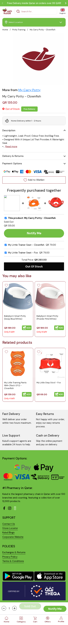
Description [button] (8, 130)
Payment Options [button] (12, 163)
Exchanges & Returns (13, 552)
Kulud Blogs (8, 532)
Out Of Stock (34, 266)
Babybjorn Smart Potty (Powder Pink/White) (47, 317)
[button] (4, 608)
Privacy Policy (9, 556)
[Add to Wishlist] (6, 285)
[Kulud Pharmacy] (7, 11)
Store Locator (10, 528)
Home (5, 29)
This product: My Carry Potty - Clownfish (32, 218)
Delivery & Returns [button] (13, 156)
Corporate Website (12, 537)
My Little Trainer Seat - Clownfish (26, 244)
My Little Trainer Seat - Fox (23, 252)
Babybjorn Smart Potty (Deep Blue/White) (15, 317)
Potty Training (18, 29)
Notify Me (55, 609)
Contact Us (8, 524)
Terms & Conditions (13, 561)
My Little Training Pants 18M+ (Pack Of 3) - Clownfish (15, 385)
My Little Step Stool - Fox (49, 382)
